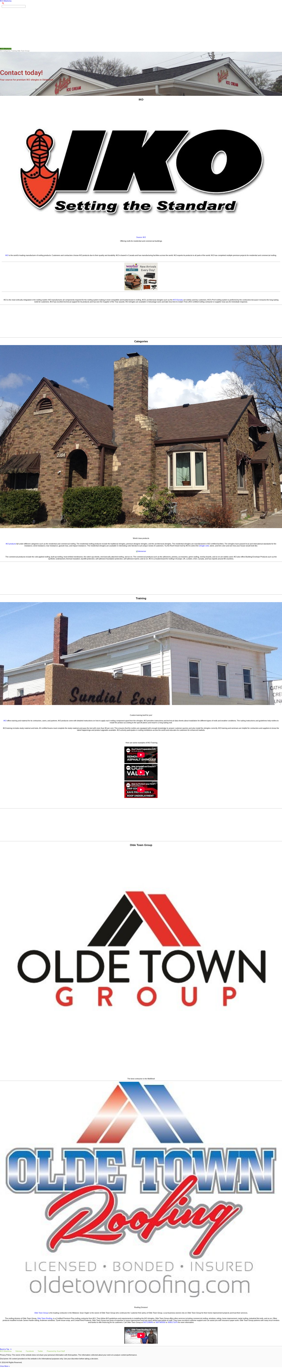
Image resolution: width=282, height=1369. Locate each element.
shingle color (204, 546)
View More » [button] (5, 1366)
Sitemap (18, 1351)
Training (14, 51)
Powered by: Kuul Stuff (56, 1351)
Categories (7, 51)
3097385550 (160, 1322)
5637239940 (148, 1322)
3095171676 (173, 1322)
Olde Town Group (23, 51)
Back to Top (6, 1349)
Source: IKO (141, 237)
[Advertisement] (141, 24)
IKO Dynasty (178, 300)
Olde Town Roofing (44, 1318)
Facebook (30, 1351)
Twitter (40, 1351)
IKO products (11, 544)
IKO (1, 51)
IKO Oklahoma (5, 1)
